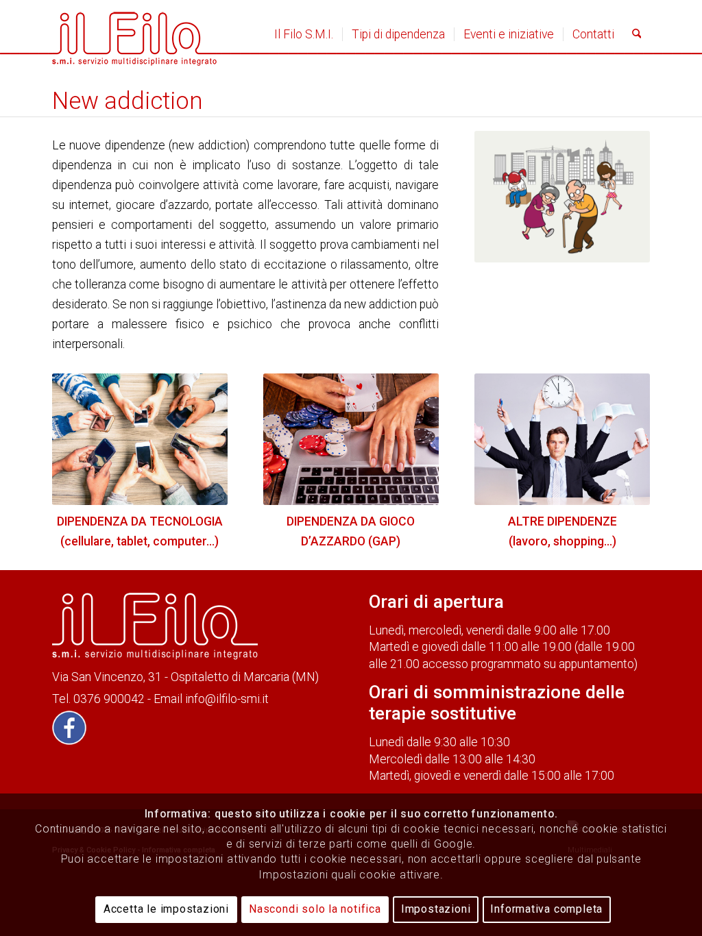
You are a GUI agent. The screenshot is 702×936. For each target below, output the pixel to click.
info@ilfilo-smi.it (227, 699)
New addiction (127, 100)
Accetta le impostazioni (166, 908)
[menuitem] (303, 34)
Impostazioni (436, 908)
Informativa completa (546, 908)
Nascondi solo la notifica (315, 908)
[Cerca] (637, 34)
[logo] (134, 34)
